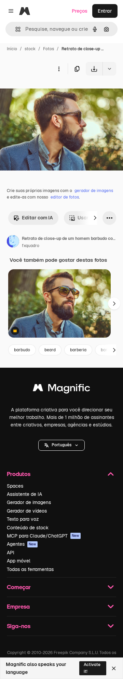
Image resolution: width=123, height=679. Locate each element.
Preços (79, 11)
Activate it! (92, 668)
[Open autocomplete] (15, 29)
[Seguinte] (95, 218)
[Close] (113, 668)
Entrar (105, 11)
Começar (19, 586)
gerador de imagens (93, 190)
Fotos (48, 49)
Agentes (21, 544)
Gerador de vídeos (27, 511)
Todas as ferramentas (30, 569)
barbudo (22, 350)
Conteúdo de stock (28, 528)
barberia (78, 350)
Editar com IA (37, 218)
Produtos (18, 473)
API (10, 552)
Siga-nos (18, 625)
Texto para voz (23, 519)
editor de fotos (65, 197)
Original (43, 91)
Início (12, 49)
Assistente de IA (24, 494)
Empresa (18, 606)
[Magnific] (61, 389)
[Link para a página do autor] (13, 242)
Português (61, 445)
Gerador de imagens (29, 502)
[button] (61, 445)
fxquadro (30, 245)
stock (30, 49)
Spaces (15, 486)
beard (50, 350)
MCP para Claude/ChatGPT (43, 536)
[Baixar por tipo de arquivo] (109, 69)
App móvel (18, 561)
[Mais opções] (59, 69)
